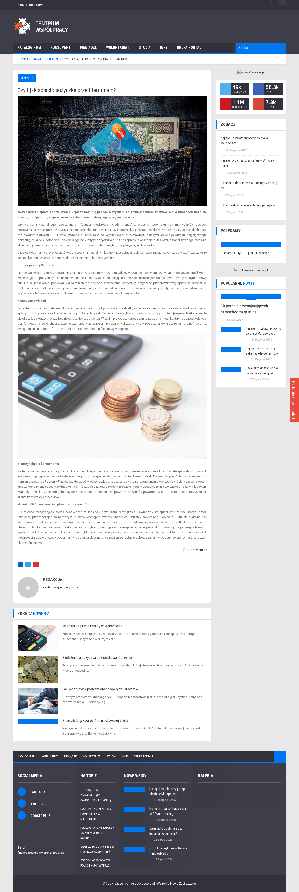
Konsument (60, 47)
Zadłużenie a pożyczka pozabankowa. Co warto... (98, 657)
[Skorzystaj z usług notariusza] (251, 270)
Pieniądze (88, 47)
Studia (145, 47)
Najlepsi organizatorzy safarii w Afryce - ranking (97, 833)
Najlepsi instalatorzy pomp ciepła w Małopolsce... (95, 814)
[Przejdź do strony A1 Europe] (251, 72)
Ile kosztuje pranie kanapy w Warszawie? (92, 626)
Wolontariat (117, 47)
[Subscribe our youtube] (225, 104)
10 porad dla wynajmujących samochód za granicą (95, 795)
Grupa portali (189, 47)
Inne (163, 47)
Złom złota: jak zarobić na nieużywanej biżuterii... (97, 720)
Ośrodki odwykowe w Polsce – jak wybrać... (249, 205)
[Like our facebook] (258, 89)
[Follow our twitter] (225, 89)
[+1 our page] (258, 104)
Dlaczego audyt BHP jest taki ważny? (245, 253)
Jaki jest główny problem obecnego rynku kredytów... (101, 689)
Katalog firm (29, 47)
